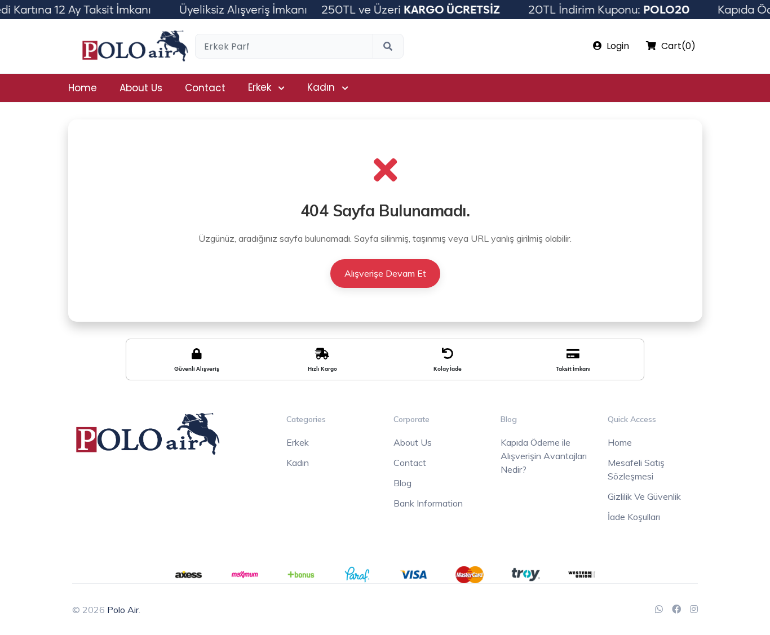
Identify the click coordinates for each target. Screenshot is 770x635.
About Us (141, 88)
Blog (402, 483)
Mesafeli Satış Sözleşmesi (636, 469)
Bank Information (428, 503)
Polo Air (123, 609)
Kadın (321, 87)
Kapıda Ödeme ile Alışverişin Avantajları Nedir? (544, 456)
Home (82, 88)
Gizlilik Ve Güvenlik (644, 496)
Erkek (259, 87)
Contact (205, 88)
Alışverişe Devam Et (385, 273)
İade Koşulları (634, 516)
